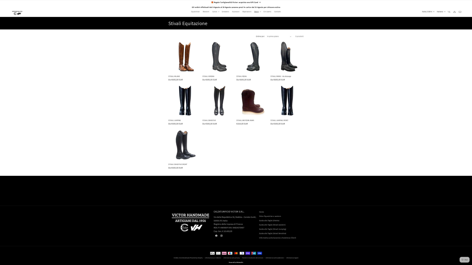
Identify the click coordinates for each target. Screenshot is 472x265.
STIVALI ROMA (241, 76)
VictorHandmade (184, 258)
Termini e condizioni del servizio (252, 258)
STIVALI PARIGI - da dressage (281, 76)
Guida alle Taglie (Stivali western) (272, 225)
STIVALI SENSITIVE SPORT (177, 164)
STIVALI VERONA (208, 76)
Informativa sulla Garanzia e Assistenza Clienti (277, 238)
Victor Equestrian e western (270, 216)
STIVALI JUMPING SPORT (279, 120)
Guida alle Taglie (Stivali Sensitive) (272, 233)
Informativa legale (292, 258)
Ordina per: (260, 36)
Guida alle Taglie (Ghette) (269, 220)
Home (261, 212)
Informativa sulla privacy (231, 258)
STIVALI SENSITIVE (209, 120)
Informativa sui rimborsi (213, 258)
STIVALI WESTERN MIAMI (245, 120)
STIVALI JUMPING (174, 120)
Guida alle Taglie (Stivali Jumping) (272, 229)
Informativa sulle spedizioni (275, 258)
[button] (216, 11)
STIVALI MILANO (174, 76)
